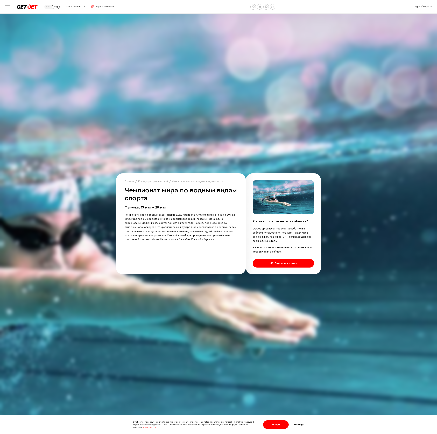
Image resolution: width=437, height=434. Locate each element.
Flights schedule (105, 6)
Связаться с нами (285, 263)
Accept (276, 424)
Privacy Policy (149, 427)
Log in (417, 6)
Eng (56, 6)
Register (427, 6)
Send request (73, 6)
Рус (48, 6)
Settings (299, 424)
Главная (129, 181)
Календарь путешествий (153, 181)
